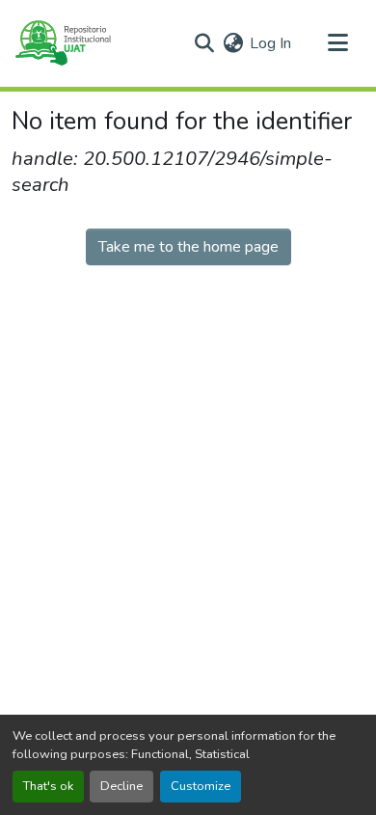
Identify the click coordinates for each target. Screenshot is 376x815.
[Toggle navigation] (337, 43)
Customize (200, 786)
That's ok (48, 786)
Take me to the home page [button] (188, 247)
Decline (121, 786)
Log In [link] (270, 43)
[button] (62, 43)
